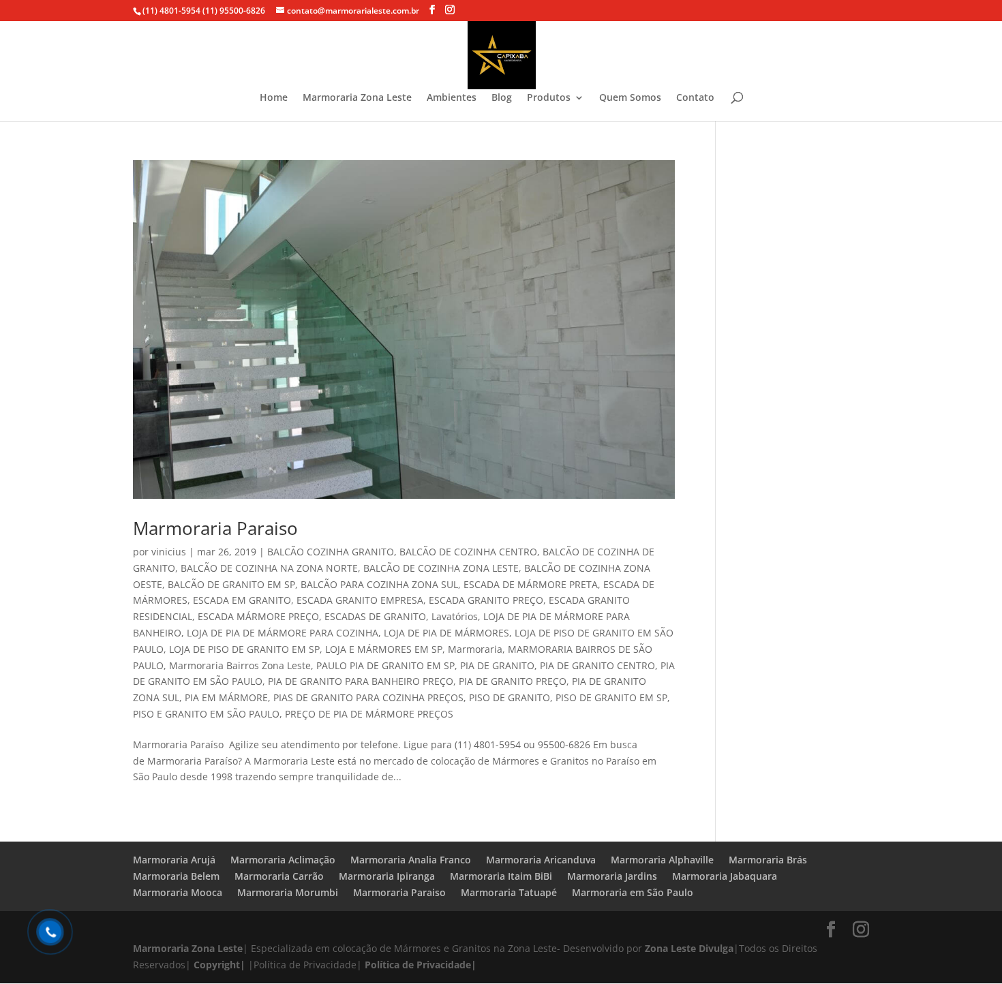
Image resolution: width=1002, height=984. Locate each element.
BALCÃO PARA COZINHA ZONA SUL (379, 584)
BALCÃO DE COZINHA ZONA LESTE (441, 568)
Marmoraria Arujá (174, 859)
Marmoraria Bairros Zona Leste (240, 665)
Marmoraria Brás (768, 859)
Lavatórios (454, 616)
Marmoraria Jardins (612, 876)
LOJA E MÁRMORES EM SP (383, 649)
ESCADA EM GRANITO (242, 600)
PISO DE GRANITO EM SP (611, 697)
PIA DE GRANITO (497, 665)
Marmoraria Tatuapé (509, 892)
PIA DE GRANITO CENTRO (597, 665)
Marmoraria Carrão (279, 876)
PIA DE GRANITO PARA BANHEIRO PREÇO (360, 681)
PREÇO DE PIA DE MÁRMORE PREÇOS (369, 713)
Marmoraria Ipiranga (387, 876)
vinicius (168, 551)
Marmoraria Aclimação (282, 859)
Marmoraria (475, 649)
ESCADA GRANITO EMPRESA (360, 600)
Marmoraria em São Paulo (632, 892)
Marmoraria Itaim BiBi (501, 876)
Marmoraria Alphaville (662, 859)
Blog (501, 98)
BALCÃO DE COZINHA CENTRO (468, 551)
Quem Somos (630, 98)
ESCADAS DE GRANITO (375, 616)
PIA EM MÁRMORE (226, 697)
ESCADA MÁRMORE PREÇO (258, 616)
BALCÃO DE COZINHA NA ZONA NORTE (269, 568)
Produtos (549, 98)
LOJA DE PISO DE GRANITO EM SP (244, 649)
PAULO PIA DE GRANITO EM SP (385, 665)
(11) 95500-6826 (232, 10)
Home (274, 98)
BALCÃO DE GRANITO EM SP (231, 584)
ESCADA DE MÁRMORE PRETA (531, 584)
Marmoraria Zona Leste (357, 98)
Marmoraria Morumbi (287, 892)
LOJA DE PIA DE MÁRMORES (446, 632)
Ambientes (451, 98)
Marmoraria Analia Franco (410, 859)
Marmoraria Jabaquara (724, 876)
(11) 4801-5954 (171, 10)
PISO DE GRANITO (509, 697)
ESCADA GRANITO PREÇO (486, 600)
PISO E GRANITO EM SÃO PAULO (206, 713)
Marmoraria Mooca (177, 892)
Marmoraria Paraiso (215, 528)
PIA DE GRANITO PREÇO (512, 681)
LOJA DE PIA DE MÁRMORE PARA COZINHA (282, 632)
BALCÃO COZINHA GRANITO (330, 551)
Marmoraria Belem (176, 876)
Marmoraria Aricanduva (541, 859)
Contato (695, 98)
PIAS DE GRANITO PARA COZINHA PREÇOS (368, 697)
